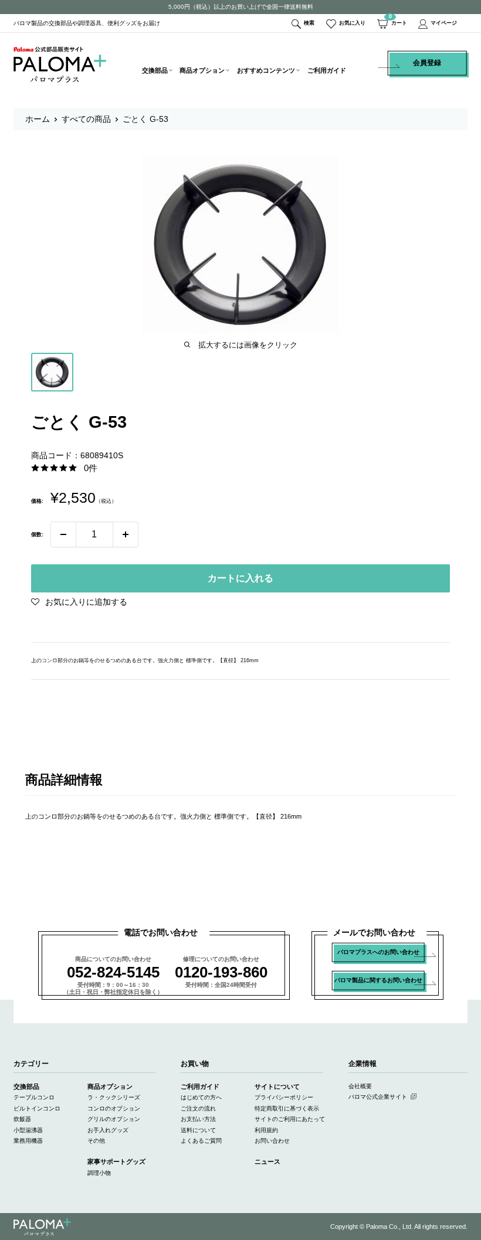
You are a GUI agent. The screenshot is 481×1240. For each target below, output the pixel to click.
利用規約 (266, 1130)
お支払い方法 (198, 1119)
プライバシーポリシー (284, 1097)
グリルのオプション (113, 1119)
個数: (37, 534)
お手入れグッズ (107, 1130)
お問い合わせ (272, 1140)
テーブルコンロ (34, 1097)
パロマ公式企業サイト (377, 1096)
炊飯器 (22, 1119)
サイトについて (277, 1086)
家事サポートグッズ (116, 1161)
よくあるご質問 (201, 1140)
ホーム (37, 119)
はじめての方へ (201, 1097)
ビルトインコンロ (36, 1108)
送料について (198, 1130)
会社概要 (360, 1086)
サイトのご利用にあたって (290, 1119)
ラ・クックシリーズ (113, 1097)
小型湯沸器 (28, 1130)
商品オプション (202, 70)
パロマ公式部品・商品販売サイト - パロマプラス (59, 64)
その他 (96, 1140)
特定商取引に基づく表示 (287, 1108)
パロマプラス (42, 1227)
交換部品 (155, 70)
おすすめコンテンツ (266, 70)
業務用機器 (28, 1140)
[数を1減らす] (63, 534)
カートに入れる (240, 578)
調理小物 (99, 1173)
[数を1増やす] (125, 534)
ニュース (267, 1161)
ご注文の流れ (198, 1108)
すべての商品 (86, 119)
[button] (79, 601)
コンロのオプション (113, 1108)
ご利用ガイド (326, 70)
